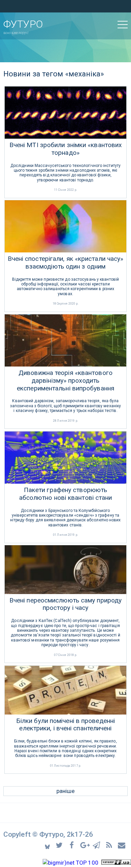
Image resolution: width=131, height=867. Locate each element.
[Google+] (85, 844)
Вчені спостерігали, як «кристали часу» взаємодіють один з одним (66, 262)
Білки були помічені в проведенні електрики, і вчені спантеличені (65, 724)
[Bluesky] (48, 844)
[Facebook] (73, 844)
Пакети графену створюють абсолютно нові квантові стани (65, 493)
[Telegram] (97, 844)
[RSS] (110, 844)
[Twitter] (60, 844)
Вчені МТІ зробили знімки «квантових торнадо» (65, 149)
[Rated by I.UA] (116, 862)
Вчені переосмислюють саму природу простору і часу (65, 604)
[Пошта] (122, 844)
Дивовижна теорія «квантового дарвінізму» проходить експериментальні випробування (65, 380)
